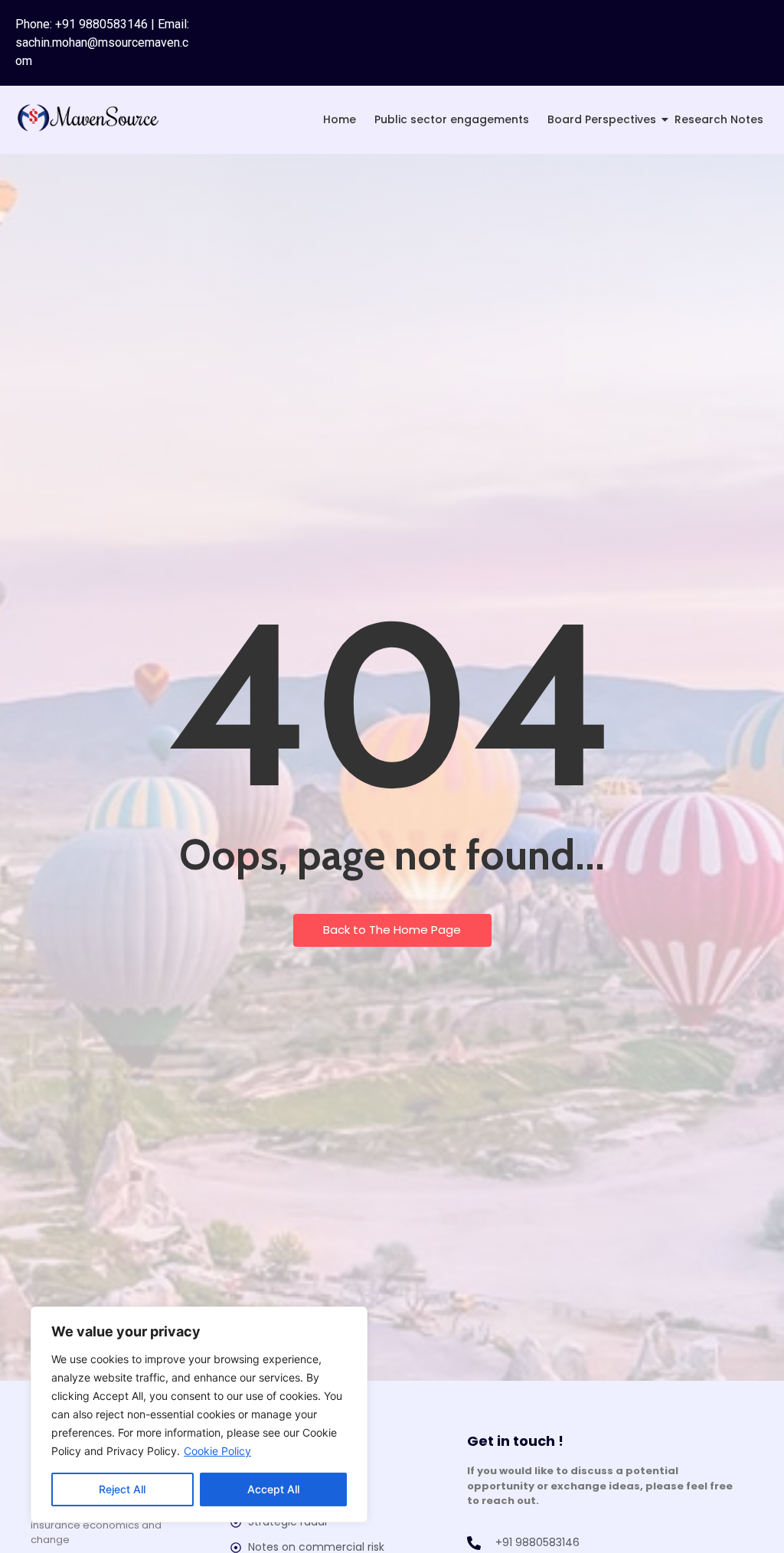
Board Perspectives (601, 119)
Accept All (273, 1489)
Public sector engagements (451, 119)
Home (339, 119)
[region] (199, 1414)
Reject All (122, 1489)
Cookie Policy (217, 1450)
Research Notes (719, 119)
